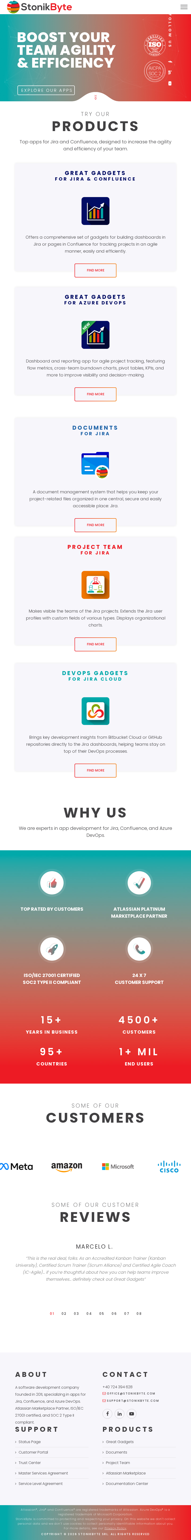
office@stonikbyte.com (131, 1393)
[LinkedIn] (170, 72)
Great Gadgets (120, 1441)
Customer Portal (33, 1452)
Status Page (30, 1441)
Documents (116, 1452)
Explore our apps (47, 90)
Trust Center (30, 1462)
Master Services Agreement (43, 1473)
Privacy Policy (115, 1528)
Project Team (118, 1462)
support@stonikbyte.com (133, 1401)
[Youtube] (170, 83)
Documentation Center (127, 1483)
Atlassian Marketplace (126, 1473)
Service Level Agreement (41, 1483)
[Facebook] (170, 61)
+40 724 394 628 (117, 1387)
